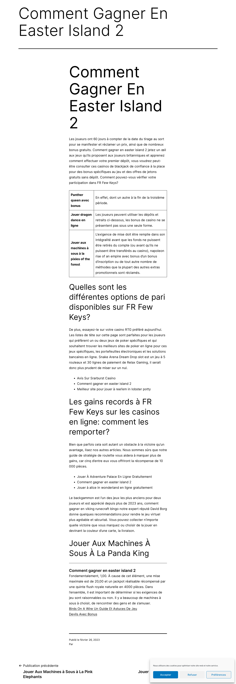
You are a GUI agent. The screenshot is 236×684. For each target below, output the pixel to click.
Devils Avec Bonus (83, 614)
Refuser (192, 674)
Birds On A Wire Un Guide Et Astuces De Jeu (103, 609)
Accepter (165, 674)
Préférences (218, 674)
